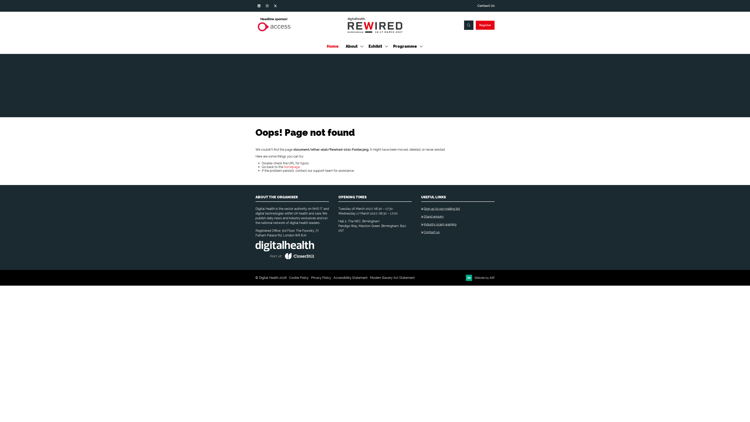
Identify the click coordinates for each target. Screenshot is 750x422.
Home (333, 46)
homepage (292, 167)
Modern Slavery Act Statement (392, 278)
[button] (468, 25)
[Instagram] (267, 5)
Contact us (432, 232)
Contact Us (486, 6)
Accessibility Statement (350, 278)
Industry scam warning (440, 224)
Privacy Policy (321, 278)
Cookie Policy (299, 278)
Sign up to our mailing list (442, 209)
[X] (275, 5)
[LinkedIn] (258, 5)
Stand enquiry (434, 216)
